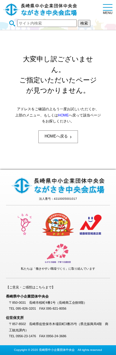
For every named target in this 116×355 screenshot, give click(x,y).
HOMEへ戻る (58, 137)
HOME (63, 115)
